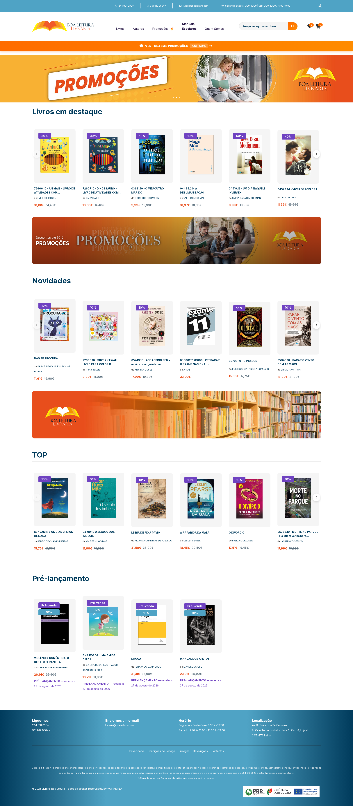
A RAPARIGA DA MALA (195, 532)
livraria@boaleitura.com (195, 5)
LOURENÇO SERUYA (292, 541)
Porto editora (93, 369)
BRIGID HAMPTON (291, 369)
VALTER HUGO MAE (193, 198)
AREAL (186, 369)
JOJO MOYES (288, 197)
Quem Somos (214, 28)
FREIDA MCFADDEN (242, 540)
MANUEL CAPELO (192, 666)
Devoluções (200, 751)
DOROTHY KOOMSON (147, 198)
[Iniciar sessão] (318, 6)
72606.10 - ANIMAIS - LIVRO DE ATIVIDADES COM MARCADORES (54, 192)
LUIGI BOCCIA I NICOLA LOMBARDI (251, 369)
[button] (173, 97)
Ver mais (84, 88)
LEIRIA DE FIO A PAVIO (145, 532)
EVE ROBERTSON (47, 198)
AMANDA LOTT (94, 198)
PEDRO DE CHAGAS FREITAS (53, 541)
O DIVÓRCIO (236, 532)
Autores (138, 28)
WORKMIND (114, 788)
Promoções (160, 28)
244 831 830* (126, 5)
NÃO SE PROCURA (46, 358)
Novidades (51, 280)
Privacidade (136, 751)
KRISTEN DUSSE (143, 369)
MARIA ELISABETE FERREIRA (53, 667)
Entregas (184, 751)
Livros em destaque (67, 111)
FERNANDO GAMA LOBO (148, 666)
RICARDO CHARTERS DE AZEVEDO (153, 540)
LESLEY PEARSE (192, 540)
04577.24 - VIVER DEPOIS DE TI (297, 189)
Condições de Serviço (161, 751)
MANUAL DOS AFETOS (195, 658)
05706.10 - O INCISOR (243, 360)
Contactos (217, 751)
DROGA (136, 658)
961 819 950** (158, 5)
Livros (120, 28)
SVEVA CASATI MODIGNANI (246, 198)
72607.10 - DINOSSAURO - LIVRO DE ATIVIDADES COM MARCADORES (101, 192)
